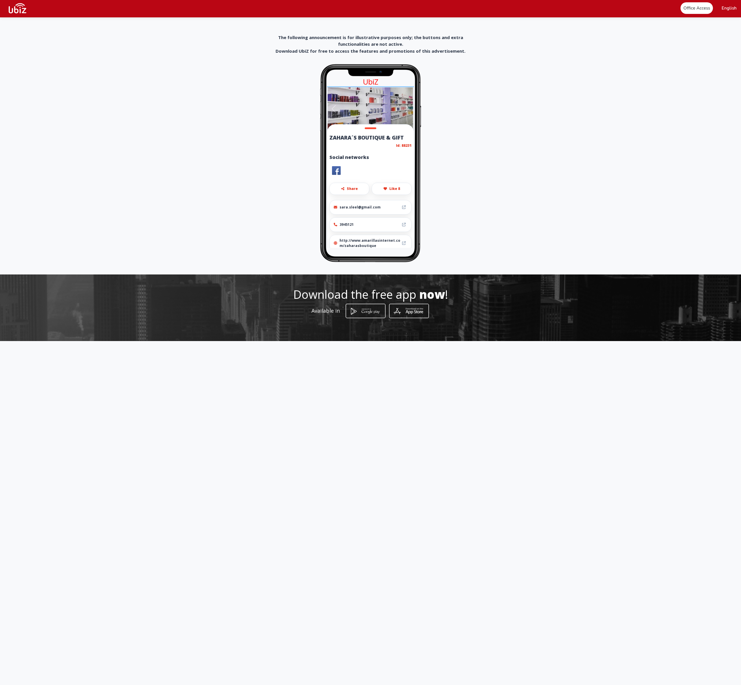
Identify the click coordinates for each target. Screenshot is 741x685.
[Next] (407, 108)
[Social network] (336, 170)
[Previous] (333, 108)
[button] (729, 8)
